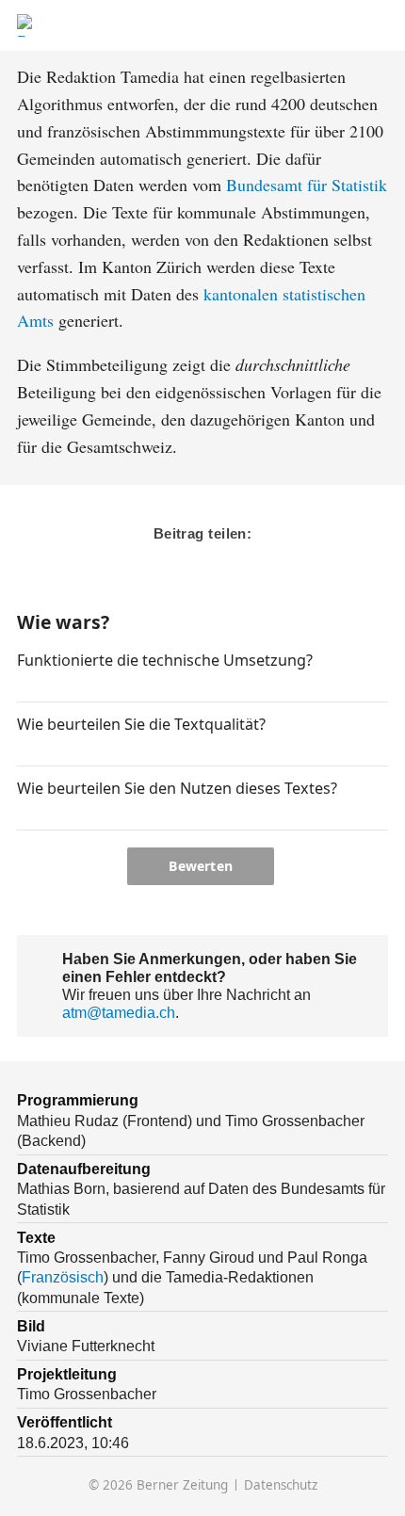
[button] (25, 685)
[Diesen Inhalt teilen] (378, 26)
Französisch (63, 1276)
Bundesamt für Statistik (306, 184)
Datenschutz (280, 1485)
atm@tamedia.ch (118, 1012)
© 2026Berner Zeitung (158, 1485)
